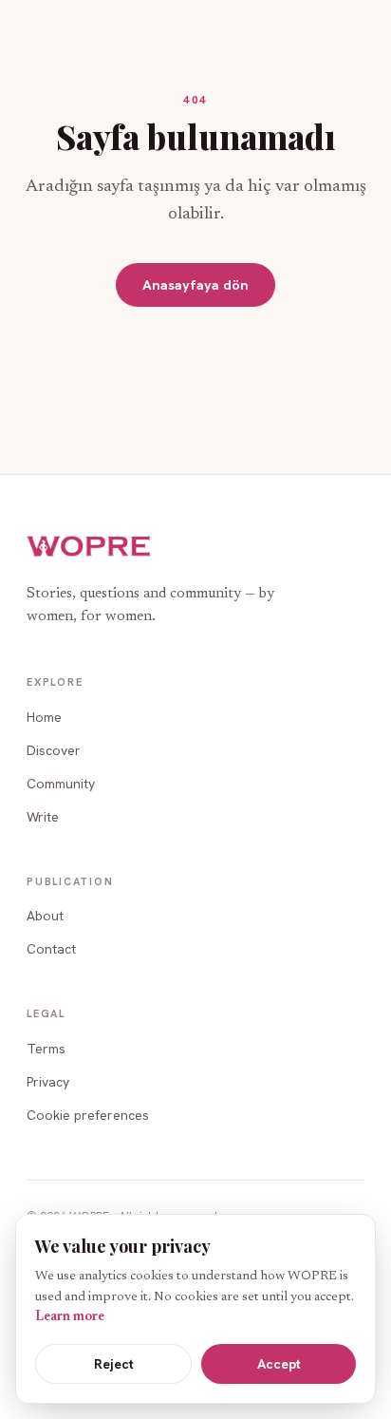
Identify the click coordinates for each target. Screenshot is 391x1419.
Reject (114, 1363)
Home (44, 717)
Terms (46, 1048)
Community (61, 783)
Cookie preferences (88, 1115)
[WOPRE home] (89, 547)
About (45, 915)
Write (43, 816)
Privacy (48, 1081)
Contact (51, 948)
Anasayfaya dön (195, 284)
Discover (54, 750)
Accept (279, 1363)
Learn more (69, 1317)
